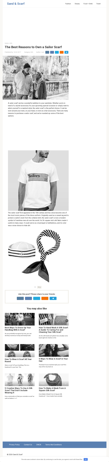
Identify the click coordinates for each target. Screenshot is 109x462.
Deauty (77, 4)
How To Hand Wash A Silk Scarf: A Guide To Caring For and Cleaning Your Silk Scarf (53, 329)
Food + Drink (88, 4)
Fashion (68, 4)
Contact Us (28, 445)
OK (86, 459)
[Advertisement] (54, 26)
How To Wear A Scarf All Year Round (18, 360)
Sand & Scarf (16, 3)
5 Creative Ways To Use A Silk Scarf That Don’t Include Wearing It (18, 390)
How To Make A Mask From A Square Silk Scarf (52, 389)
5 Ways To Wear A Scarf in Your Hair (53, 360)
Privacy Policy (14, 445)
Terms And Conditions (53, 445)
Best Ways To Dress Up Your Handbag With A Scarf (18, 328)
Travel (98, 4)
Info (32, 52)
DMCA (38, 445)
